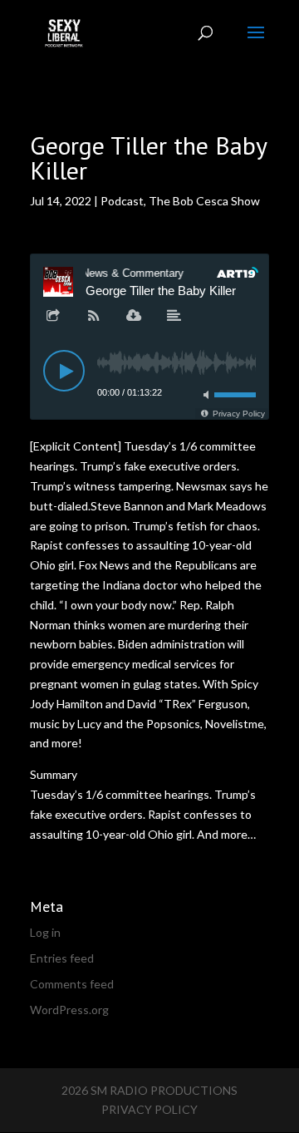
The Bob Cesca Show (204, 201)
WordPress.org (69, 1009)
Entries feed (62, 958)
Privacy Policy (149, 1109)
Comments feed (72, 984)
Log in (45, 932)
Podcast (122, 201)
